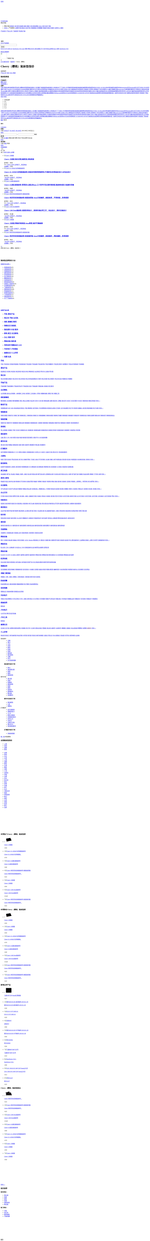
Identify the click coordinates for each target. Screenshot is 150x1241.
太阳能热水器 (49, 474)
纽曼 (12, 93)
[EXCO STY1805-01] (11, 1011)
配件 (16, 329)
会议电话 (37, 371)
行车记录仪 (15, 599)
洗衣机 (9, 459)
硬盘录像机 (11, 569)
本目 (101, 89)
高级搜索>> (4, 84)
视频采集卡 (11, 452)
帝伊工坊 (28, 91)
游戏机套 (30, 430)
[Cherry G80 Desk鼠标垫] (13, 889)
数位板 (37, 445)
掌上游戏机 (4, 430)
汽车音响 (83, 599)
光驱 (34, 437)
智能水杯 (97, 415)
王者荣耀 (127, 89)
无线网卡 (3, 533)
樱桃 (2, 82)
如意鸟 (77, 89)
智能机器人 (23, 415)
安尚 (36, 93)
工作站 (23, 393)
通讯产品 (11, 314)
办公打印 (4, 492)
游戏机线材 (60, 430)
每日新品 (22, 28)
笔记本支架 (58, 379)
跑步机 (49, 628)
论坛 (40, 26)
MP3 (9, 408)
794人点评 (10, 203)
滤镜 (51, 401)
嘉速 (113, 91)
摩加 (87, 87)
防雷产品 (30, 562)
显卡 (5, 437)
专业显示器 (41, 511)
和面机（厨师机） (76, 481)
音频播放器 (4, 408)
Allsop (7, 95)
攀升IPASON (34, 89)
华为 (128, 87)
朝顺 (109, 93)
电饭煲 (3, 481)
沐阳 (146, 116)
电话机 (13, 371)
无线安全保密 (38, 533)
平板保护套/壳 (18, 386)
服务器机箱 (53, 525)
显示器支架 (45, 503)
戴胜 (51, 89)
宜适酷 (38, 87)
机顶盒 (69, 459)
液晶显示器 (11, 669)
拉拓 (77, 91)
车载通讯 (95, 599)
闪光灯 (68, 401)
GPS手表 (3, 613)
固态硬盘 (30, 437)
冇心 (23, 91)
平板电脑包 (10, 386)
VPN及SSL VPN (19, 547)
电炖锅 (18, 481)
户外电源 (64, 599)
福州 (5, 798)
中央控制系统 (63, 569)
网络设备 (7, 341)
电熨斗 (71, 489)
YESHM (22, 89)
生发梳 (77, 635)
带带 (65, 91)
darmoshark (124, 87)
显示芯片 (56, 452)
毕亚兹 (18, 89)
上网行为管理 (93, 540)
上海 (5, 744)
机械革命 (112, 87)
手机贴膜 (35, 364)
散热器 (25, 437)
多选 (2, 96)
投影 (9, 337)
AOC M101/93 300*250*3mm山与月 (14, 1071)
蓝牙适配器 (4, 452)
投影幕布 (25, 503)
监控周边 (87, 569)
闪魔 (16, 91)
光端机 (32, 569)
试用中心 (57, 28)
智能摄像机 (42, 415)
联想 (2, 93)
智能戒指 (51, 423)
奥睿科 (50, 87)
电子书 (71, 408)
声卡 (37, 437)
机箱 (17, 437)
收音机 (75, 489)
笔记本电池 (21, 379)
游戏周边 (73, 430)
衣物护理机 (26, 459)
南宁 (5, 787)
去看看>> (7, 166)
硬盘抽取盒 (52, 555)
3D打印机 (95, 496)
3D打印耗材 (107, 496)
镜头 (21, 401)
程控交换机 (20, 540)
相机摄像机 (5, 397)
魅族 (18, 93)
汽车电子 (7, 349)
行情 (31, 26)
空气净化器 (4, 489)
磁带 (72, 555)
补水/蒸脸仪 (56, 635)
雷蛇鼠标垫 (7, 272)
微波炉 (44, 481)
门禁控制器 (20, 577)
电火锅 (13, 481)
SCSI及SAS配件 (15, 555)
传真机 (48, 496)
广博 (145, 93)
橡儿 (7, 91)
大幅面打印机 (32, 496)
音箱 (6, 445)
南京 (5, 782)
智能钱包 (63, 423)
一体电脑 (18, 393)
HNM (54, 93)
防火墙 (3, 547)
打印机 (3, 496)
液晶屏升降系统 (64, 503)
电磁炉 (35, 481)
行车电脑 (42, 599)
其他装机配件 (63, 452)
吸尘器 (29, 489)
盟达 (39, 89)
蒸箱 (56, 481)
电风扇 (53, 489)
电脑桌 (10, 445)
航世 (16, 95)
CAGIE (78, 93)
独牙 (68, 91)
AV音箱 (59, 467)
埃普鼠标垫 (7, 280)
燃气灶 (9, 474)
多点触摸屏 (48, 511)
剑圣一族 (113, 93)
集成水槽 (86, 474)
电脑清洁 (65, 379)
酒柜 (51, 459)
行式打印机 (87, 496)
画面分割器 (42, 569)
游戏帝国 (139, 91)
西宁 (5, 805)
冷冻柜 (47, 459)
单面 (5, 143)
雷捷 (95, 89)
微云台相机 (26, 401)
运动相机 (9, 401)
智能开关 (11, 415)
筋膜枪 (24, 628)
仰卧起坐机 (38, 628)
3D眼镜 (71, 503)
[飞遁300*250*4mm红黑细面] (8, 992)
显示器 (3, 445)
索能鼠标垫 (7, 289)
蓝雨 (62, 93)
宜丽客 (45, 91)
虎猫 (103, 89)
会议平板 (3, 511)
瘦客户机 (50, 393)
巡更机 (38, 577)
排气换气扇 (75, 474)
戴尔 (98, 91)
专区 (8, 73)
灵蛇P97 (6, 1024)
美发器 (62, 635)
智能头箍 (21, 423)
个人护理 (14, 353)
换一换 (3, 736)
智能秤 (68, 423)
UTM (6, 547)
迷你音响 (18, 467)
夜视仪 (3, 621)
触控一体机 (55, 511)
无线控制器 (24, 533)
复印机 (53, 496)
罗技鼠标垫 (7, 274)
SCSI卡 (8, 555)
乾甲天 (13, 95)
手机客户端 (21, 31)
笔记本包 (15, 379)
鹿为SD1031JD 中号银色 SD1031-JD (15, 1033)
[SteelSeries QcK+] (10, 1059)
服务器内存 (15, 525)
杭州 (5, 803)
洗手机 (67, 635)
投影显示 (4, 500)
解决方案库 (50, 28)
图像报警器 (20, 584)
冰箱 (36, 459)
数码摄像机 (15, 401)
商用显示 (4, 507)
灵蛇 (59, 91)
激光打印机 (8, 496)
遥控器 (64, 459)
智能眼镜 (15, 423)
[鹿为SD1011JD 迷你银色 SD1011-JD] (16, 1002)
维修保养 (4, 602)
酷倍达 (22, 93)
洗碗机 (81, 474)
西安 (5, 749)
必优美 (70, 93)
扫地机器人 (35, 489)
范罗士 (144, 91)
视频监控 (4, 566)
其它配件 (51, 386)
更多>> (98, 401)
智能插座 (65, 415)
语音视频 (4, 588)
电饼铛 (49, 481)
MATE (66, 93)
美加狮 (28, 93)
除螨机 (66, 489)
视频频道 (34, 28)
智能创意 (103, 415)
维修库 (45, 28)
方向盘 (18, 430)
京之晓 (141, 89)
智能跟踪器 (33, 423)
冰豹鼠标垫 (7, 269)
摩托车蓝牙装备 (11, 613)
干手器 (96, 474)
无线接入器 (17, 533)
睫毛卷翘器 (39, 635)
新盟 (43, 93)
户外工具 (4, 617)
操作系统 (13, 518)
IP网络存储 (44, 555)
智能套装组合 (110, 415)
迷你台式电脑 (11, 393)
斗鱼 (39, 91)
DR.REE (55, 89)
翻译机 (30, 408)
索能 (44, 87)
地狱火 (40, 93)
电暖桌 (25, 489)
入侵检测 (11, 547)
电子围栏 (27, 584)
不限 (2, 87)
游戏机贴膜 (37, 430)
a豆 (42, 89)
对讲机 (9, 371)
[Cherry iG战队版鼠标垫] (12, 861)
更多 (6, 28)
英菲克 (20, 91)
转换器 (62, 540)
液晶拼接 (68, 511)
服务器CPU (8, 525)
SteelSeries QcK (63, 49)
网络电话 (31, 371)
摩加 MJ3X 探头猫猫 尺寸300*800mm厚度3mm (42, 49)
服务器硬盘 (23, 525)
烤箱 (52, 481)
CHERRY (3, 127)
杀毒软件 (31, 518)
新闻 (25, 26)
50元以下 (6, 130)
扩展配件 (4, 448)
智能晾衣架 (83, 415)
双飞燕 (4, 89)
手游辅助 (81, 364)
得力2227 (7, 1081)
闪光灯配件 (74, 401)
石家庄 (6, 772)
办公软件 (19, 518)
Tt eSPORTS (128, 91)
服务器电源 (61, 525)
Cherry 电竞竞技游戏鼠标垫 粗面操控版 (36, 236)
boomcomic (121, 89)
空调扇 (48, 489)
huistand (132, 87)
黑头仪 (50, 635)
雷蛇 (13, 87)
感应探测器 (12, 584)
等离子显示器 (82, 511)
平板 (11, 318)
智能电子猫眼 (57, 415)
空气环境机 (41, 459)
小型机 (38, 393)
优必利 (145, 89)
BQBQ (83, 93)
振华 (103, 91)
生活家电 (15, 333)
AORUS (69, 89)
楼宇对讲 (33, 577)
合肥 (5, 776)
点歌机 (13, 467)
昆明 (5, 783)
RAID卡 (3, 555)
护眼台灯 (80, 489)
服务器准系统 (38, 525)
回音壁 (3, 467)
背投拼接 (62, 511)
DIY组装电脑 (43, 437)
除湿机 (62, 489)
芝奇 (147, 91)
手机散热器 (22, 364)
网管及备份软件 (62, 518)
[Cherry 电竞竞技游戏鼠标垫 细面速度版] (18, 870)
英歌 (80, 89)
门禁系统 (27, 577)
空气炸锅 (23, 481)
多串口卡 (38, 452)
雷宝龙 (74, 91)
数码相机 (3, 401)
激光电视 (8, 503)
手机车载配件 (49, 364)
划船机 (68, 628)
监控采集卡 (26, 569)
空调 (5, 459)
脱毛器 (29, 635)
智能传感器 (49, 415)
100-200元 (18, 130)
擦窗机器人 (42, 489)
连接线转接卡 (31, 452)
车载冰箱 (58, 599)
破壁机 (92, 481)
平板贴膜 (35, 386)
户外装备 (14, 349)
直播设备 (70, 467)
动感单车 (58, 628)
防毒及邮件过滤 (29, 547)
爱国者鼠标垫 (8, 282)
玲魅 (70, 91)
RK (19, 95)
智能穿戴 (4, 419)
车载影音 (77, 599)
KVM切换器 (59, 555)
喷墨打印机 (15, 496)
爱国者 (28, 87)
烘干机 (21, 459)
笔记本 (6, 318)
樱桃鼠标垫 (7, 278)
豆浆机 (69, 481)
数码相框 (90, 408)
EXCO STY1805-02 (6, 49)
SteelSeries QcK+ (9, 1062)
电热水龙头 (64, 474)
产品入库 (9, 31)
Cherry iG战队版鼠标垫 (39, 185)
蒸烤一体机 (23, 474)
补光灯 (80, 401)
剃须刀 (7, 635)
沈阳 (5, 769)
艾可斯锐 (136, 89)
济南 (5, 774)
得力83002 (7, 1043)
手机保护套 (41, 364)
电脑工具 (56, 393)
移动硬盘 (66, 408)
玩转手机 (28, 28)
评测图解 (40, 28)
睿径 (14, 91)
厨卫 (9, 333)
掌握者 (106, 93)
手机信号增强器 (73, 364)
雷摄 (36, 91)
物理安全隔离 (39, 547)
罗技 (16, 87)
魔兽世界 (35, 95)
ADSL (26, 540)
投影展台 (20, 503)
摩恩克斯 (101, 93)
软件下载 (48, 26)
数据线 (16, 364)
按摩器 (12, 628)
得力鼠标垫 (7, 276)
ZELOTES (12, 89)
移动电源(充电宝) (19, 408)
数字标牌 (15, 511)
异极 (69, 87)
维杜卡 (88, 89)
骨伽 (46, 87)
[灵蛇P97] (8, 1020)
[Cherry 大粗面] (10, 880)
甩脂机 (44, 628)
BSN (28, 95)
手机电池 (6, 364)
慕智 (84, 91)
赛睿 (26, 49)
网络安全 (4, 544)
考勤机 (3, 577)
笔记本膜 (44, 379)
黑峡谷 (56, 91)
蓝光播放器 (39, 467)
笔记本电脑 (4, 379)
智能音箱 (30, 415)
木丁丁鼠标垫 (8, 298)
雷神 (137, 93)
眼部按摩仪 (17, 628)
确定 (2, 120)
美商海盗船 (73, 87)
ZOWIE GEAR (99, 87)
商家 (14, 73)
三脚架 (59, 401)
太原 (5, 758)
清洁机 (90, 489)
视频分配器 (49, 569)
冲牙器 (25, 635)
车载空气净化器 (50, 599)
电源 (20, 437)
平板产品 (4, 382)
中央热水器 (57, 474)
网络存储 (4, 551)
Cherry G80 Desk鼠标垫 (35, 210)
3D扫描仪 (101, 496)
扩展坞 (39, 379)
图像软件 (25, 518)
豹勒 (73, 89)
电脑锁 (70, 379)
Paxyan (107, 89)
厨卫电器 (4, 470)
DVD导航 (36, 599)
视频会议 (14, 345)
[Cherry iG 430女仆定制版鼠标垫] (15, 851)
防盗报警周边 (34, 584)
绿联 (31, 95)
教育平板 (9, 511)
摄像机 (10, 322)
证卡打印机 (80, 496)
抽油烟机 (3, 474)
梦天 (117, 93)
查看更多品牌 (6, 264)
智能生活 (7, 325)
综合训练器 (74, 628)
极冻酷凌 (47, 93)
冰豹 (57, 49)
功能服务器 (101, 540)
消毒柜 (91, 474)
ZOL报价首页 (5, 61)
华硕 (10, 87)
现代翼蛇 (89, 91)
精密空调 (46, 562)
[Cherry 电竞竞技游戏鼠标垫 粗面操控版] (18, 899)
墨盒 (113, 496)
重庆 (5, 767)
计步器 (33, 628)
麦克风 (85, 408)
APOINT (87, 93)
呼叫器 (51, 371)
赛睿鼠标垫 (7, 267)
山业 (105, 87)
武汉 (5, 778)
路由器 (10, 540)
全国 (5, 752)
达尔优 (33, 93)
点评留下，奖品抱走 (20, 164)
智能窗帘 (71, 415)
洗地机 (95, 489)
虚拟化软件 (71, 518)
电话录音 (18, 371)
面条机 (64, 481)
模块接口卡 (36, 540)
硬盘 (14, 437)
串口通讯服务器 (74, 540)
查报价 (12, 26)
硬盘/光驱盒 (22, 452)
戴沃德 (115, 89)
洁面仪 (46, 635)
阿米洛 (93, 87)
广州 (5, 771)
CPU (8, 437)
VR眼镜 (40, 423)
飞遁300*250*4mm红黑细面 (12, 995)
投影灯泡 (14, 503)
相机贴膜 (46, 401)
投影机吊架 (38, 503)
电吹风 (3, 635)
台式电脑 (3, 393)
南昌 (5, 792)
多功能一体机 (24, 496)
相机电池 (85, 401)
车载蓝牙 (89, 599)
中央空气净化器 (13, 489)
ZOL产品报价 (5, 43)
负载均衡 (48, 540)
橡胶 (7, 138)
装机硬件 (7, 329)
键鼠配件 (32, 445)
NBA (106, 91)
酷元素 (111, 89)
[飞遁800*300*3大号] (11, 1049)
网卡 (2, 540)
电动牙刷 (20, 635)
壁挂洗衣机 (14, 459)
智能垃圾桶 (90, 415)
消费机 (14, 577)
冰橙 (26, 89)
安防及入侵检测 (52, 518)
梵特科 (81, 91)
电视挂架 (59, 459)
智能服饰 (27, 423)
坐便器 (86, 489)
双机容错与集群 (5, 518)
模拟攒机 (36, 26)
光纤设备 (18, 562)
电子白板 (31, 503)
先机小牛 (65, 87)
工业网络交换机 (84, 540)
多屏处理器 (74, 511)
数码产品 (4, 404)
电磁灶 (18, 474)
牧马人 (33, 91)
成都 (5, 747)
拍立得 (32, 401)
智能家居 (4, 412)
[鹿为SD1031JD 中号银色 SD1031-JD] (16, 1030)
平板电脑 (3, 386)
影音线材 (54, 467)
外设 (12, 329)
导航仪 (3, 599)
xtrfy (48, 91)
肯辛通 (145, 111)
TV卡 (17, 452)
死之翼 (84, 89)
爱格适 (74, 93)
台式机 (15, 318)
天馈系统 (31, 533)
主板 (2, 437)
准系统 (28, 393)
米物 (41, 91)
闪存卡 (37, 401)
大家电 (3, 456)
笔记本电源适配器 (31, 379)
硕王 (28, 89)
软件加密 (44, 518)
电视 (2, 459)
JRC (21, 95)
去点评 (7, 177)
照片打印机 (58, 496)
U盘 (61, 408)
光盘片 (43, 452)
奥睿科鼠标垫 (8, 293)
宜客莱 (110, 91)
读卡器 (41, 401)
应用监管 (46, 547)
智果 (62, 91)
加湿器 (57, 489)
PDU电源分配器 (38, 562)
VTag (7, 89)
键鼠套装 (15, 445)
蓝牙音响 (35, 408)
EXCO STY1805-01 (10, 1014)
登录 (2, 1)
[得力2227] (9, 1078)
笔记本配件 (51, 379)
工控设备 (33, 393)
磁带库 (27, 555)
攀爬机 (80, 628)
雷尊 (44, 89)
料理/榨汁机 (86, 481)
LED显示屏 (27, 511)
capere (4, 91)
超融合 (15, 540)
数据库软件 (37, 518)
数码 (15, 322)
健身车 (53, 628)
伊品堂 (121, 93)
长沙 (5, 789)
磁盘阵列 (32, 555)
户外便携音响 (43, 408)
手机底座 (29, 364)
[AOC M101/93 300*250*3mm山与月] (16, 1068)
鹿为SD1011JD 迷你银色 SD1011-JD (15, 1005)
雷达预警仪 (8, 599)
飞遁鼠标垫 (7, 287)
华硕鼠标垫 (7, 271)
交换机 (6, 540)
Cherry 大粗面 (23, 223)
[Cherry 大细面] (8, 841)
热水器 (29, 474)
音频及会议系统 (19, 591)
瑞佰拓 (92, 93)
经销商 (21, 26)
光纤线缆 (24, 562)
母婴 (5, 357)
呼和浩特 (7, 794)
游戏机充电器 (52, 430)
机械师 (84, 87)
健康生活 (7, 353)
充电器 (12, 364)
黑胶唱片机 (47, 467)
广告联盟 (15, 31)
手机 (5, 314)
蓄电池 (3, 606)
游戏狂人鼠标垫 (9, 283)
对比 (11, 166)
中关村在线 (4, 21)
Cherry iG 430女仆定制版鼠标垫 (37, 172)
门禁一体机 (8, 577)
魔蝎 (51, 93)
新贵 (15, 93)
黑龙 (130, 93)
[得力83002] (9, 1040)
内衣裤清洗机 (81, 459)
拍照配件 (65, 364)
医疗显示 (34, 511)
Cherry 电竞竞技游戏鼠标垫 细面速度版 (36, 198)
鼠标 (20, 445)
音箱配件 (42, 445)
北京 (5, 756)
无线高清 (65, 467)
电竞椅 (78, 430)
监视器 (36, 569)
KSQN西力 (61, 89)
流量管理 (54, 540)
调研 (28, 26)
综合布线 (3, 562)
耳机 (26, 408)
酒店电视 (21, 511)
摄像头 (80, 408)
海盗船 (79, 87)
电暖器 (20, 489)
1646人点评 (10, 164)
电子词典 (96, 408)
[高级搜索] (4, 147)
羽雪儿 (92, 89)
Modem (31, 540)
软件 (13, 337)
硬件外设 (4, 441)
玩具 (9, 357)
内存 (11, 437)
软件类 (3, 514)
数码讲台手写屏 (54, 503)
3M (10, 93)
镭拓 (56, 87)
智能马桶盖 (4, 415)
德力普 (48, 89)
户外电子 (4, 610)
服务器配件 (46, 525)
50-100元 (12, 130)
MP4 (12, 408)
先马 (25, 93)
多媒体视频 (10, 591)
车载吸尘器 (70, 599)
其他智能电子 (75, 423)
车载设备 (40, 386)
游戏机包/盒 (23, 430)
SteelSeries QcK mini (18, 49)
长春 (5, 785)
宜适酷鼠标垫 (8, 285)
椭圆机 (64, 628)
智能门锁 (16, 415)
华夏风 (132, 89)
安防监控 (7, 345)
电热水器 (35, 474)
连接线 (46, 386)
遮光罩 (64, 401)
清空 (5, 82)
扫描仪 (39, 496)
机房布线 (4, 558)
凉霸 (99, 474)
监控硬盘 (81, 569)
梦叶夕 (10, 91)
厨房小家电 (5, 478)
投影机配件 (77, 503)
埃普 (24, 87)
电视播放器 (25, 467)
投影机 (3, 503)
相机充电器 (92, 401)
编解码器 (56, 569)
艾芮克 (123, 91)
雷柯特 (134, 93)
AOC (7, 93)
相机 (5, 322)
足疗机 (7, 628)
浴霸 (69, 474)
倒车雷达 (30, 599)
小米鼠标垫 (7, 294)
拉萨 (5, 807)
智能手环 (9, 423)
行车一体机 (23, 599)
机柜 (58, 540)
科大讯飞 (137, 87)
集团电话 (3, 371)
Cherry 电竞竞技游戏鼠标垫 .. (13, 873)
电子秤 (28, 628)
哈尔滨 (6, 780)
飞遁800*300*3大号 (10, 1052)
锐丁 (98, 89)
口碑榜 (17, 28)
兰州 (5, 800)
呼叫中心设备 (45, 371)
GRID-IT (94, 91)
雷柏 (90, 87)
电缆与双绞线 (11, 562)
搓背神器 (72, 635)
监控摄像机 (4, 569)
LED (20, 345)
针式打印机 (65, 496)
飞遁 (41, 87)
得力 (19, 87)
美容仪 (34, 635)
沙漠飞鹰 (126, 93)
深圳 (5, 745)
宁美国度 (141, 93)
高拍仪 (44, 496)
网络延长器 (67, 555)
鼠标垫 (13, 61)
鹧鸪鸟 (52, 91)
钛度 (108, 87)
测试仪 (43, 540)
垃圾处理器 (29, 481)
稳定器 (55, 401)
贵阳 (5, 802)
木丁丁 (60, 87)
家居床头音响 (51, 408)
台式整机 (4, 390)
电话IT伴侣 (25, 371)
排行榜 (17, 26)
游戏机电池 (44, 430)
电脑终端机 (44, 393)
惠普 (4, 93)
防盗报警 (4, 580)
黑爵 (116, 91)
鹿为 (146, 112)
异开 (3, 95)
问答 (43, 26)
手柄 (13, 430)
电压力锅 (8, 481)
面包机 (60, 481)
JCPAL (25, 95)
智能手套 (57, 423)
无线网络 (4, 529)
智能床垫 (77, 415)
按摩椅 (85, 628)
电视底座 (74, 459)
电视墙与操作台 (73, 569)
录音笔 (76, 408)
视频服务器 (18, 569)
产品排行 (3, 31)
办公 (5, 337)
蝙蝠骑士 (40, 95)
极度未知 (118, 87)
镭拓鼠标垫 (7, 296)
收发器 (66, 540)
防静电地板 (52, 562)
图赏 (62, 28)
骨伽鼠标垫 (7, 291)
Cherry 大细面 (19, 159)
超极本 (10, 379)
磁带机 (23, 555)
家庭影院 (8, 467)
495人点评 (10, 228)
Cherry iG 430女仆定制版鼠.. (12, 854)
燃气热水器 (41, 474)
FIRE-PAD (143, 87)
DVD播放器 (32, 467)
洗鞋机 (88, 459)
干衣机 (33, 459)
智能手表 (3, 423)
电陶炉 (40, 481)
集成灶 (13, 474)
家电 (5, 333)
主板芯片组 (49, 452)
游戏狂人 (33, 87)
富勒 (101, 91)
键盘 (23, 445)
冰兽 (65, 89)
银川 (5, 796)
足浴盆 (3, 628)
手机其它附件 (58, 364)
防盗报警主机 (5, 584)
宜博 (119, 91)
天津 (5, 765)
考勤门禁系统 (6, 573)
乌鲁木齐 (7, 791)
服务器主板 (30, 525)
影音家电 (4, 463)
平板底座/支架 (27, 386)
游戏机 (13, 325)
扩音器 (58, 408)
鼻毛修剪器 (13, 635)
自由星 (96, 93)
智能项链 (45, 423)
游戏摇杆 (67, 430)
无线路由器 (10, 533)
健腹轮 (89, 628)
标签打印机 (73, 496)
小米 (53, 87)
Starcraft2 (58, 93)
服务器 (13, 341)
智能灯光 (36, 415)
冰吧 (54, 459)
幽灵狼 (134, 91)
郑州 (5, 754)
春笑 (10, 95)
